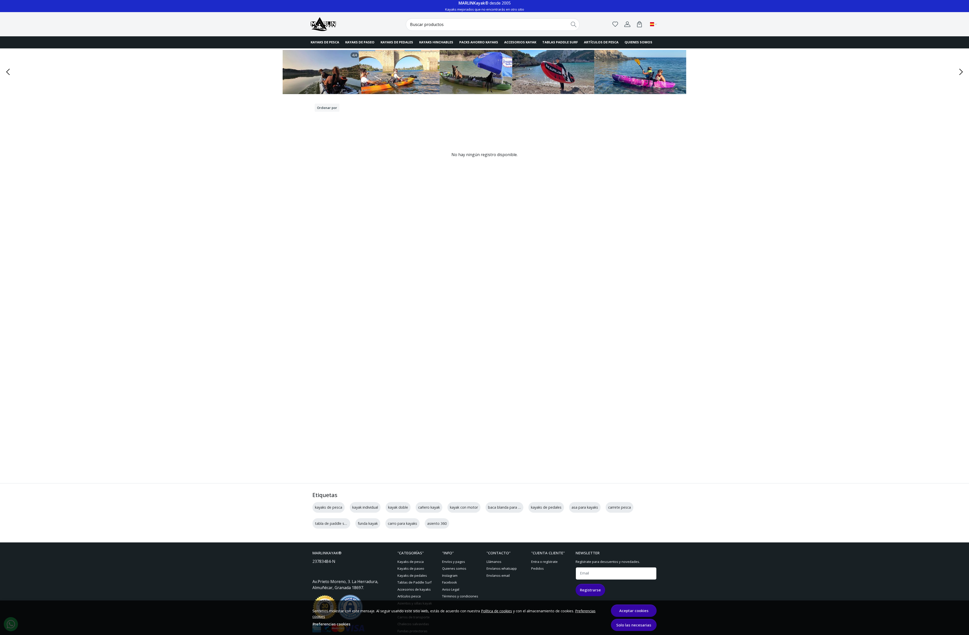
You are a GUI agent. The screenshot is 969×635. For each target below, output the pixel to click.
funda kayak (368, 523)
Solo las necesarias (633, 624)
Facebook (449, 582)
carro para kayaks (402, 523)
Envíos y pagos (453, 561)
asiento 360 (437, 523)
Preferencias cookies (331, 624)
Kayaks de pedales (397, 42)
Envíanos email (498, 575)
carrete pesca (619, 507)
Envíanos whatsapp (502, 568)
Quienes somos (638, 42)
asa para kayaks (585, 507)
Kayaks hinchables (436, 42)
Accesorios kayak (520, 42)
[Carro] (639, 24)
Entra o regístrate (544, 561)
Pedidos (537, 568)
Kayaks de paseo (359, 42)
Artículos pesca (409, 596)
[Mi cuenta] (627, 24)
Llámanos (494, 561)
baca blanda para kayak (507, 507)
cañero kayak (429, 507)
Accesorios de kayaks (414, 589)
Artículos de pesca (601, 42)
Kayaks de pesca (325, 42)
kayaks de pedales (546, 507)
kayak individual (365, 507)
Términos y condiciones (460, 596)
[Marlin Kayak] (342, 24)
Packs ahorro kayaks (478, 42)
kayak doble (398, 507)
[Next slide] (961, 72)
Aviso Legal (450, 589)
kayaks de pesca (328, 507)
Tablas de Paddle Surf (414, 582)
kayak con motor (464, 507)
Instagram (449, 575)
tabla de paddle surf (332, 523)
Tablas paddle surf (560, 42)
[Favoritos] (615, 24)
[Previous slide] (8, 72)
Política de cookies (496, 611)
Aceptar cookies (634, 610)
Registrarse (590, 589)
